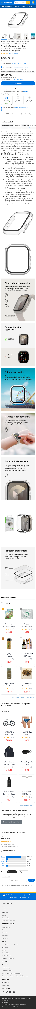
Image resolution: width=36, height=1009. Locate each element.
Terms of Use (5, 965)
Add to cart (18, 83)
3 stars (3, 861)
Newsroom (5, 912)
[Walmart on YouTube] (10, 992)
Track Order (13, 897)
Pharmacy (5, 947)
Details (16, 110)
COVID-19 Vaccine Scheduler (10, 945)
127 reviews (15, 53)
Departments (8, 6)
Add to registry (27, 114)
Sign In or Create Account (13, 895)
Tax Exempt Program (8, 958)
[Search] (28, 2)
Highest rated (23, 872)
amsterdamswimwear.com (21, 67)
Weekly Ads (25, 897)
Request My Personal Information (11, 973)
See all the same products (27, 805)
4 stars (3, 859)
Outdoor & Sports (19, 128)
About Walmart (6, 907)
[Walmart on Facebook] (3, 992)
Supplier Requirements (8, 921)
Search (31, 880)
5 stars (3, 857)
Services (16, 6)
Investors (4, 915)
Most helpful (6, 876)
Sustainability (5, 918)
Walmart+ (5, 935)
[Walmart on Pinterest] (14, 992)
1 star (3, 865)
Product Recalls (6, 956)
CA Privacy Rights (7, 970)
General (28, 128)
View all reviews (8, 850)
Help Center (29, 895)
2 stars (3, 863)
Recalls (4, 950)
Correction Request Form (11, 822)
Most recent (11, 872)
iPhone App (5, 982)
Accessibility (5, 953)
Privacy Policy (6, 968)
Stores (4, 930)
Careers (4, 910)
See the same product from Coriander (23, 697)
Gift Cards (5, 938)
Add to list (10, 114)
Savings (23, 6)
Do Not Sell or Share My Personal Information (15, 976)
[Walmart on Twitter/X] (7, 992)
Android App (5, 985)
